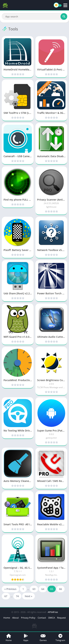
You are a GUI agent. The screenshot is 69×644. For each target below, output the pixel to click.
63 (34, 589)
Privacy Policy (28, 617)
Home (6, 617)
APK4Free (53, 612)
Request (61, 617)
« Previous (10, 589)
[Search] (64, 16)
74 (17, 596)
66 (60, 589)
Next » (28, 596)
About (15, 617)
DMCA (51, 617)
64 (42, 589)
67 (5, 596)
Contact (42, 617)
